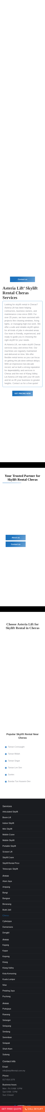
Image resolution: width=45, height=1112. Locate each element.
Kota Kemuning (9, 974)
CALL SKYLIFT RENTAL (35, 1110)
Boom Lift (6, 817)
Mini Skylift (7, 829)
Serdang (6, 1032)
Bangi (5, 893)
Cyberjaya (7, 921)
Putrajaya (6, 1009)
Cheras (5, 915)
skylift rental (25, 63)
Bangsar (6, 898)
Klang (5, 962)
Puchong (6, 996)
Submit (11, 151)
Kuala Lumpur (8, 979)
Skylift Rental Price (10, 863)
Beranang (6, 904)
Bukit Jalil (6, 910)
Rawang (6, 1014)
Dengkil (5, 933)
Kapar (5, 951)
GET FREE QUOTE (12, 1109)
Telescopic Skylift (10, 869)
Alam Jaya (7, 881)
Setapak (6, 1043)
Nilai (4, 985)
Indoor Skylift (8, 823)
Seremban (7, 1037)
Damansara (7, 927)
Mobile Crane (8, 835)
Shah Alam (7, 1049)
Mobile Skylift (8, 840)
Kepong (6, 956)
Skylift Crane (8, 857)
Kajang (5, 945)
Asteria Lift (9, 308)
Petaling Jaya (8, 991)
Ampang (6, 887)
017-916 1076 (8, 1080)
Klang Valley (31, 373)
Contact (16, 383)
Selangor (6, 1020)
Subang (6, 1054)
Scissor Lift (7, 852)
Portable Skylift (9, 846)
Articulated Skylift (10, 812)
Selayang (6, 1026)
